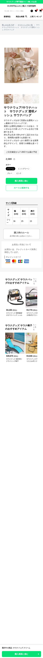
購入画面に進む (21, 181)
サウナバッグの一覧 (25, 25)
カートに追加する (21, 188)
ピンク (18, 173)
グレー (9, 173)
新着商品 (7, 16)
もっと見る (35, 281)
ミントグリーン (24, 169)
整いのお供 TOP (8, 25)
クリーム (10, 169)
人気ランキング (36, 16)
